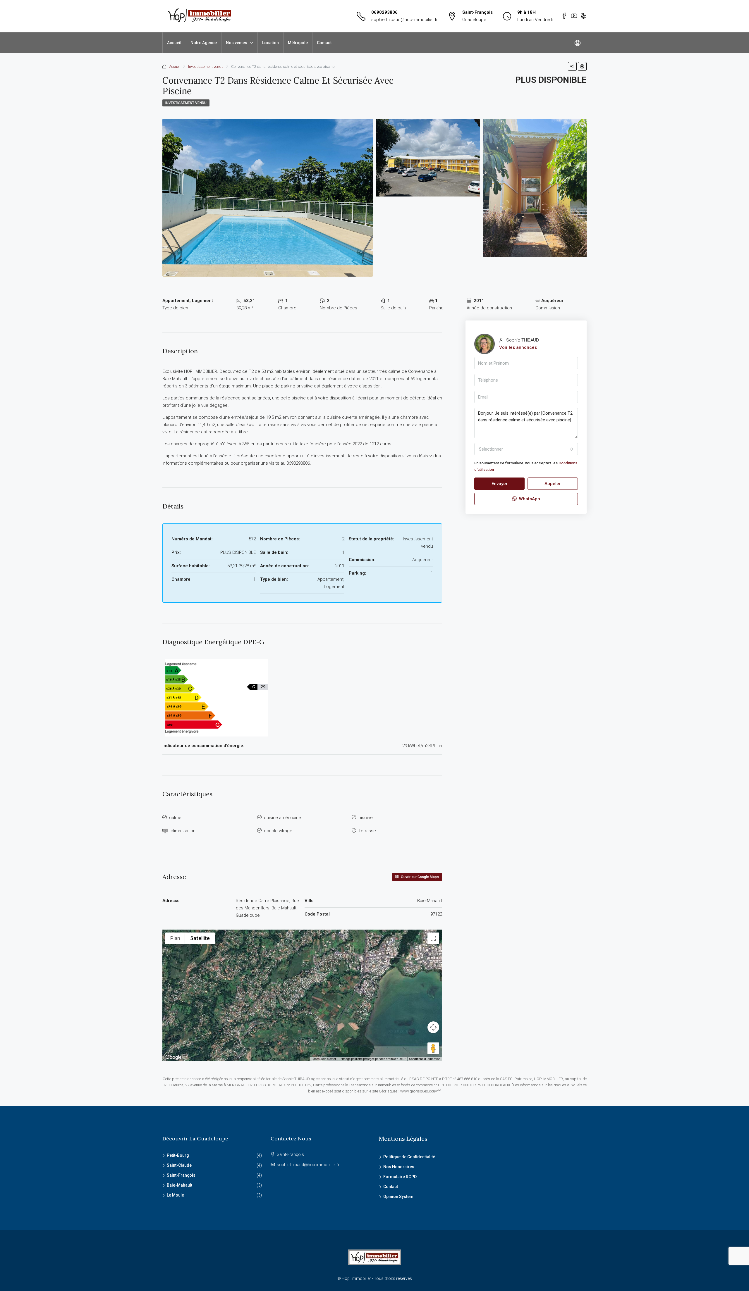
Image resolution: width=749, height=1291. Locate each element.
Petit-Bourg (178, 1155)
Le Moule (175, 1195)
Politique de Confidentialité (409, 1156)
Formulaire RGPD (400, 1176)
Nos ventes (236, 42)
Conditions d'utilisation (424, 1059)
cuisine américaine (282, 817)
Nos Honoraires (398, 1166)
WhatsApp (529, 498)
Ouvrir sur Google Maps (419, 877)
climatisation (183, 830)
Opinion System (398, 1196)
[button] (302, 987)
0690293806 (384, 12)
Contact (324, 42)
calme (175, 817)
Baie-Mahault (179, 1185)
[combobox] (526, 449)
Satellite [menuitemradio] (200, 938)
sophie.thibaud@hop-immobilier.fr (404, 19)
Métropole (298, 42)
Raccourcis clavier (324, 1059)
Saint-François (181, 1175)
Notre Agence (203, 42)
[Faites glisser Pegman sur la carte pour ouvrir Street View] (433, 1048)
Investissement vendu (206, 66)
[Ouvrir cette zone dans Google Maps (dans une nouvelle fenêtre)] (173, 1057)
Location (270, 42)
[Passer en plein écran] (433, 938)
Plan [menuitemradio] (175, 938)
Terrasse (367, 830)
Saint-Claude (179, 1165)
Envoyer (500, 483)
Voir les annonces (518, 347)
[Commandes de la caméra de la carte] (433, 1027)
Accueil (174, 42)
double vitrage (278, 830)
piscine (365, 817)
